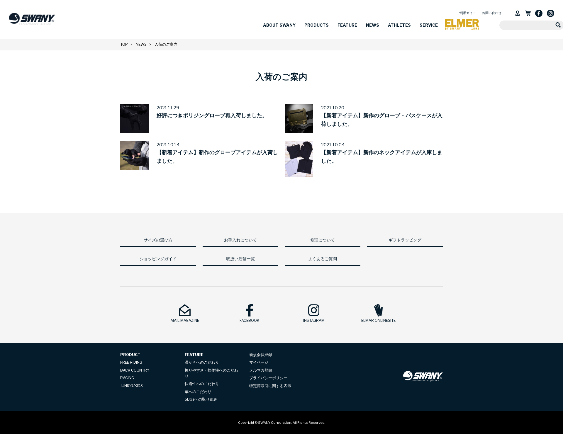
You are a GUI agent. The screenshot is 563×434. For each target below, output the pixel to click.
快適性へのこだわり (202, 384)
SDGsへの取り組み (201, 399)
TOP (124, 44)
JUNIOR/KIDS (131, 386)
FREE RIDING (131, 362)
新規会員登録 (260, 355)
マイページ (258, 362)
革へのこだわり (198, 391)
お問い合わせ (491, 13)
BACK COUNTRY (135, 370)
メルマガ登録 (260, 370)
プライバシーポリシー (268, 378)
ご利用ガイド (466, 13)
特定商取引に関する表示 (270, 386)
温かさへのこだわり (202, 362)
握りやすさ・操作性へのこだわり (211, 373)
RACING (127, 378)
